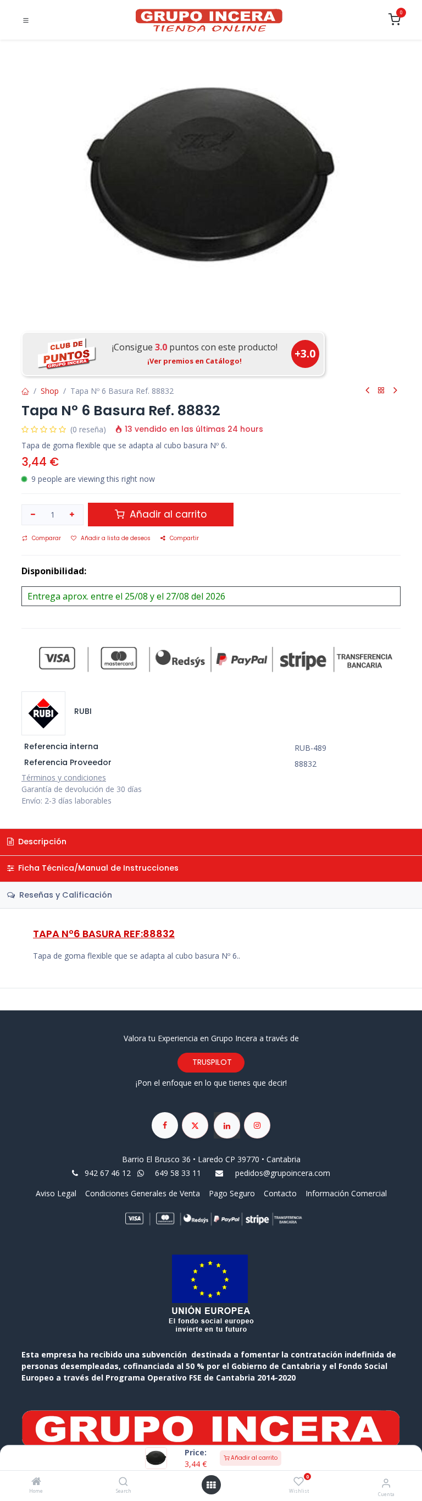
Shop (50, 391)
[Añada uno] (72, 515)
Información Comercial (346, 1193)
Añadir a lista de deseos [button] (116, 538)
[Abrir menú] (211, 1485)
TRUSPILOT (211, 1062)
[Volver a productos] (381, 391)
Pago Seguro (232, 1193)
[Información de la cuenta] (386, 1482)
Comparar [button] (46, 538)
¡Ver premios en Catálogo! (194, 361)
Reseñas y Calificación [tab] (64, 894)
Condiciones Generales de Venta (142, 1193)
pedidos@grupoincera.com (282, 1173)
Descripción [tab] (41, 841)
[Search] (123, 1482)
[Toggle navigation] (25, 20)
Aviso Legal (57, 1193)
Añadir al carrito (253, 1458)
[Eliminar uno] (33, 515)
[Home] (36, 1482)
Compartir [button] (184, 538)
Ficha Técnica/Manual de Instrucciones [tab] (97, 867)
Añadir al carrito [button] (167, 514)
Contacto (280, 1193)
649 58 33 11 (179, 1173)
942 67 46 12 (108, 1173)
